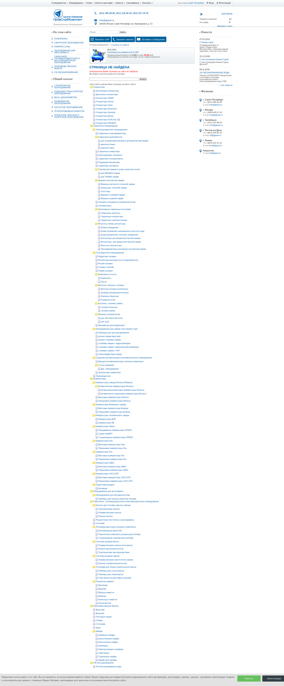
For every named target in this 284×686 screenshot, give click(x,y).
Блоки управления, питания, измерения (119, 235)
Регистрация (225, 3)
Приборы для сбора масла (110, 574)
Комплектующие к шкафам (110, 649)
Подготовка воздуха (105, 485)
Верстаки (100, 610)
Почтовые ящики (104, 617)
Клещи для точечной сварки (114, 188)
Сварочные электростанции (114, 220)
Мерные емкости (106, 592)
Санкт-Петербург (196, 3)
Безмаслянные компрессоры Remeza (115, 386)
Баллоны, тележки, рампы (110, 303)
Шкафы (99, 631)
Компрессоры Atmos (105, 426)
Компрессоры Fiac (104, 441)
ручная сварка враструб (109, 336)
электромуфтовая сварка (110, 354)
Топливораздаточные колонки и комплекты (116, 527)
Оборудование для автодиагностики (113, 495)
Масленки (102, 585)
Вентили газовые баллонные (114, 289)
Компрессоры (62, 47)
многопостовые (108, 144)
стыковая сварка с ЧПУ (109, 350)
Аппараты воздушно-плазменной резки (116, 202)
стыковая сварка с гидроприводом (114, 343)
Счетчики (100, 523)
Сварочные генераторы (112, 216)
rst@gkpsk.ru (215, 135)
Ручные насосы (105, 516)
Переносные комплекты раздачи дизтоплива (119, 534)
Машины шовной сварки (112, 198)
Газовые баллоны (109, 307)
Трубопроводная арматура (69, 111)
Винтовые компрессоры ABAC (112, 466)
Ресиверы (102, 488)
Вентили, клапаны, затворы (111, 285)
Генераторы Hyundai (105, 112)
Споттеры (105, 191)
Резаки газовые (105, 263)
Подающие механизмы (109, 162)
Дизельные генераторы (107, 94)
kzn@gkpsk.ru (215, 145)
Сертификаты (132, 3)
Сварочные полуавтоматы (110, 159)
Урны (98, 628)
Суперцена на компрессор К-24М (122, 52)
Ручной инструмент (105, 581)
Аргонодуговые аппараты (110, 155)
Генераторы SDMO (105, 98)
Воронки (102, 589)
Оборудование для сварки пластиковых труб (117, 329)
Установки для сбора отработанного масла (116, 567)
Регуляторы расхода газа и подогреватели (118, 260)
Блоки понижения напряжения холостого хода (122, 231)
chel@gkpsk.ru (216, 125)
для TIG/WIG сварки (110, 177)
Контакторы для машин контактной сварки (121, 238)
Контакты (146, 3)
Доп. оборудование (110, 369)
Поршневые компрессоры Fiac (112, 448)
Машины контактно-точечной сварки (118, 184)
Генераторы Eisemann (106, 109)
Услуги (89, 3)
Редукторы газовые (107, 256)
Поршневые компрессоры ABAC (113, 470)
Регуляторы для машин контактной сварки (121, 242)
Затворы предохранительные (115, 292)
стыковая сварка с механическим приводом (118, 347)
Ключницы (103, 646)
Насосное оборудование (68, 107)
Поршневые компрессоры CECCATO (115, 481)
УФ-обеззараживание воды (108, 666)
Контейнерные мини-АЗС (110, 531)
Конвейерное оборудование (62, 102)
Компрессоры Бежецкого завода (111, 404)
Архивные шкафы (106, 635)
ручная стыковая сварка (109, 340)
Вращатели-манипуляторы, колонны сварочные (120, 361)
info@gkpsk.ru (106, 20)
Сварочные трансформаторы (112, 133)
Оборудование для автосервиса (64, 51)
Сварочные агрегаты (110, 213)
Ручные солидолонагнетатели (112, 563)
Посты (104, 282)
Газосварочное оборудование (110, 253)
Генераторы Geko (104, 105)
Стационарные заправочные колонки (115, 538)
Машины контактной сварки (111, 180)
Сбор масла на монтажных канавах (114, 578)
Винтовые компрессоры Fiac (111, 444)
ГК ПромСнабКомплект (99, 45)
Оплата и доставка (103, 3)
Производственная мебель (65, 67)
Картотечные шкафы (108, 642)
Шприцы (102, 596)
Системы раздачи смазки (107, 556)
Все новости (226, 85)
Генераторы (60, 39)
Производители (103, 376)
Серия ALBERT (105, 434)
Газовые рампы (108, 311)
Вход (211, 3)
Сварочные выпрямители (110, 137)
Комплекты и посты (107, 274)
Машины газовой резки (109, 314)
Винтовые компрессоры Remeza (113, 397)
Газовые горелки (106, 267)
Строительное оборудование (62, 86)
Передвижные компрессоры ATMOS (115, 430)
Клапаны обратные (110, 296)
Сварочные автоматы (108, 166)
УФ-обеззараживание (66, 72)
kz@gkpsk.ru (215, 153)
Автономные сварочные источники (114, 209)
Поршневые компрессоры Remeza (114, 401)
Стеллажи (100, 624)
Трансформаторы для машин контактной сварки (123, 249)
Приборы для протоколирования (113, 333)
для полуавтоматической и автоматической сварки (124, 141)
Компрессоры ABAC (105, 463)
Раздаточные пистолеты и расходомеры (115, 520)
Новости (119, 3)
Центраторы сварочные (109, 372)
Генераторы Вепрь (105, 116)
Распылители (104, 603)
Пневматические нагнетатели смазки (115, 560)
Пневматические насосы (109, 513)
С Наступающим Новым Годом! (214, 59)
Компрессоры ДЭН (107, 419)
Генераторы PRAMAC (106, 123)
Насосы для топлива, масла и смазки (113, 505)
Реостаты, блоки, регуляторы (112, 224)
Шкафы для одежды (107, 660)
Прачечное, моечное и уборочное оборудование (69, 116)
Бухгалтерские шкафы (108, 639)
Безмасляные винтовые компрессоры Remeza (122, 390)
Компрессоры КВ (106, 423)
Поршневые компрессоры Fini (112, 459)
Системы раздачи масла (107, 541)
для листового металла (112, 318)
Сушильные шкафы (107, 656)
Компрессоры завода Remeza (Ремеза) (114, 382)
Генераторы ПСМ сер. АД (108, 119)
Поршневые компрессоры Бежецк (114, 412)
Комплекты (106, 278)
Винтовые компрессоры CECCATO (114, 477)
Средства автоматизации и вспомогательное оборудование (124, 358)
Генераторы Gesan (105, 101)
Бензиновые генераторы (107, 91)
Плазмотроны (104, 206)
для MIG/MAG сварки (110, 173)
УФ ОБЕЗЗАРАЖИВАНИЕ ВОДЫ (215, 72)
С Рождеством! (206, 42)
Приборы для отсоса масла (111, 571)
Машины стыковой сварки (113, 195)
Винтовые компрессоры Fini (111, 455)
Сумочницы (103, 653)
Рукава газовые (105, 271)
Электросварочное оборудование (112, 129)
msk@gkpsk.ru (216, 115)
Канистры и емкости (107, 599)
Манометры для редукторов (111, 325)
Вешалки (100, 613)
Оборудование (76, 3)
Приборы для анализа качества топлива (117, 499)
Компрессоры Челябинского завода (112, 415)
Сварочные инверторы (109, 151)
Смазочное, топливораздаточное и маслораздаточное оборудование (67, 59)
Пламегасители (108, 300)
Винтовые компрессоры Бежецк (113, 408)
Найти (123, 32)
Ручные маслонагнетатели (110, 549)
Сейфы (99, 620)
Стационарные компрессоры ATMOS (115, 437)
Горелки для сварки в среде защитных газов (119, 169)
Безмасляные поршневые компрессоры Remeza (123, 394)
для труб (105, 322)
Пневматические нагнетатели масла (115, 545)
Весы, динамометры (65, 97)
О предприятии (59, 3)
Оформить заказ (224, 26)
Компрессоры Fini (104, 452)
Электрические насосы (109, 509)
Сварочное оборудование (69, 43)
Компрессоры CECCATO (107, 474)
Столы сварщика (106, 365)
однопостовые (107, 148)
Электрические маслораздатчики (113, 552)
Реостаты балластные (111, 245)
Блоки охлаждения (109, 227)
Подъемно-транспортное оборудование (68, 92)
